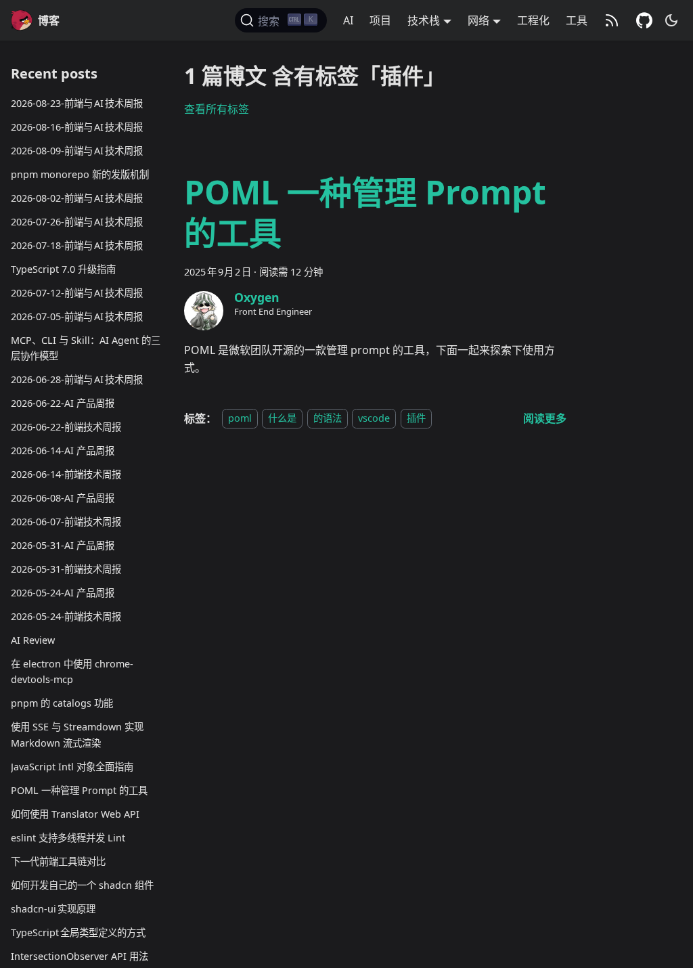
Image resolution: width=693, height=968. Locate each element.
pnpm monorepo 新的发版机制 (80, 174)
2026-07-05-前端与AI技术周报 (77, 316)
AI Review (33, 640)
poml (240, 418)
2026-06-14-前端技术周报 (66, 474)
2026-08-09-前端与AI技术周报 (77, 150)
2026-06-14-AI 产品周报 (62, 450)
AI (348, 20)
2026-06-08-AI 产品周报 (62, 497)
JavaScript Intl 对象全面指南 (72, 766)
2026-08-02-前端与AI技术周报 (77, 198)
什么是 (282, 418)
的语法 (327, 418)
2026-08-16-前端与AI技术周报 (77, 126)
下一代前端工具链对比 (58, 861)
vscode (374, 418)
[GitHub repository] (644, 20)
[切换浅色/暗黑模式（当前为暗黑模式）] (671, 20)
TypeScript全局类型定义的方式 (78, 932)
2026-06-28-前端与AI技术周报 (77, 379)
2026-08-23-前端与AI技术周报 (77, 103)
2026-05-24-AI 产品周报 (62, 592)
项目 (380, 20)
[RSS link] (612, 20)
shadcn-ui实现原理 (53, 908)
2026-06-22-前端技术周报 (66, 426)
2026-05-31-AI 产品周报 (62, 545)
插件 (416, 418)
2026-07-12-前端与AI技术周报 (77, 292)
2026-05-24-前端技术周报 (66, 616)
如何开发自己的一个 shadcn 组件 (82, 885)
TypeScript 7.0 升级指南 (63, 269)
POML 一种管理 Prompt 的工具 (79, 790)
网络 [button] (478, 20)
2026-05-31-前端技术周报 (66, 569)
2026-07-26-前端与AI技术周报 (77, 221)
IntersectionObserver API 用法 (79, 956)
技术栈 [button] (423, 20)
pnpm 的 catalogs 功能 (62, 703)
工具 (576, 20)
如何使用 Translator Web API (75, 814)
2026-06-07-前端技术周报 (66, 521)
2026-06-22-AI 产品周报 (62, 403)
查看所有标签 (216, 109)
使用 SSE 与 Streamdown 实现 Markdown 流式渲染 (77, 734)
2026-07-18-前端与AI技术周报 (77, 245)
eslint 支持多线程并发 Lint (68, 837)
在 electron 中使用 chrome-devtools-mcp (72, 671)
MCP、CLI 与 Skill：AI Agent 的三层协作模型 (85, 348)
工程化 (533, 20)
